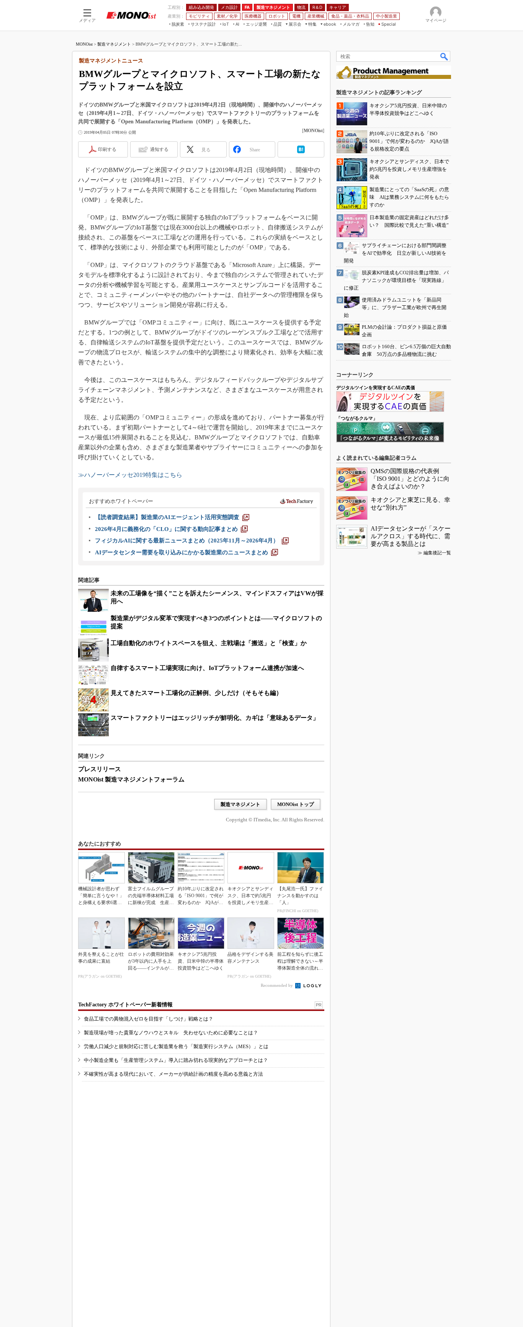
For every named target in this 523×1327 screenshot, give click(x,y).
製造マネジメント (114, 44)
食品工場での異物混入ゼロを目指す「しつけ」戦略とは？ (148, 1019)
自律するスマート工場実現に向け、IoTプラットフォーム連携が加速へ (207, 668)
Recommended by (277, 985)
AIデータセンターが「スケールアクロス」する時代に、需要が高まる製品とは (411, 536)
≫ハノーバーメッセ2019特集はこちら (130, 475)
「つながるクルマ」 (357, 418)
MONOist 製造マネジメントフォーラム (131, 779)
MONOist (84, 44)
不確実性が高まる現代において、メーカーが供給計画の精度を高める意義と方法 (173, 1074)
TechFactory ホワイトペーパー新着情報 (125, 1005)
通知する (159, 149)
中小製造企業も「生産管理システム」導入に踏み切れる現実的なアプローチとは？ (176, 1060)
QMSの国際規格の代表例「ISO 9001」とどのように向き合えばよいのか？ (410, 479)
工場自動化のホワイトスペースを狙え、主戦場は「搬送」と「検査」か (209, 643)
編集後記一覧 (437, 552)
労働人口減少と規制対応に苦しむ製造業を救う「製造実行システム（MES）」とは (176, 1046)
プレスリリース (99, 769)
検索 (444, 56)
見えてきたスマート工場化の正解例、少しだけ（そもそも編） (196, 693)
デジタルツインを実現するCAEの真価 (375, 387)
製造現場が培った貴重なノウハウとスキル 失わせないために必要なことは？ (171, 1032)
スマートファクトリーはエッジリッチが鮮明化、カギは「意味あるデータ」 (215, 717)
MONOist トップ (295, 804)
